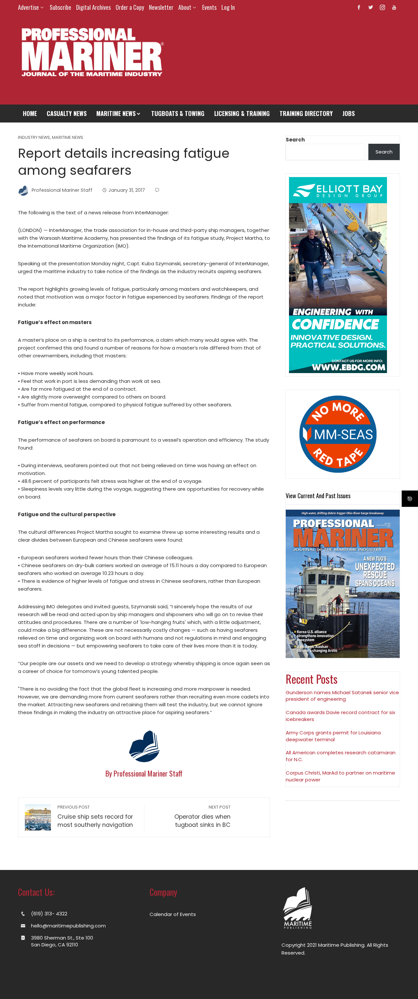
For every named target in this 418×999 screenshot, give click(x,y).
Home (30, 113)
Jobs (349, 113)
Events (209, 7)
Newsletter (161, 7)
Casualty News (67, 113)
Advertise (28, 7)
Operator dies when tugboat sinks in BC (202, 816)
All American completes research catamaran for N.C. (340, 756)
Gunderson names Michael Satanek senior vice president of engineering (342, 696)
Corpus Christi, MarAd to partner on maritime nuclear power (340, 776)
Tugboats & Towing (177, 113)
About (184, 7)
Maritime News (116, 113)
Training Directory (306, 113)
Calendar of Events (173, 914)
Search (295, 139)
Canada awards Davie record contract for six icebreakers (340, 716)
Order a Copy (130, 7)
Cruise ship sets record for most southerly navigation (95, 816)
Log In (228, 7)
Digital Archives (93, 7)
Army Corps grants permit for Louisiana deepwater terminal (333, 736)
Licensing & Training (242, 113)
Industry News (34, 138)
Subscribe (60, 7)
